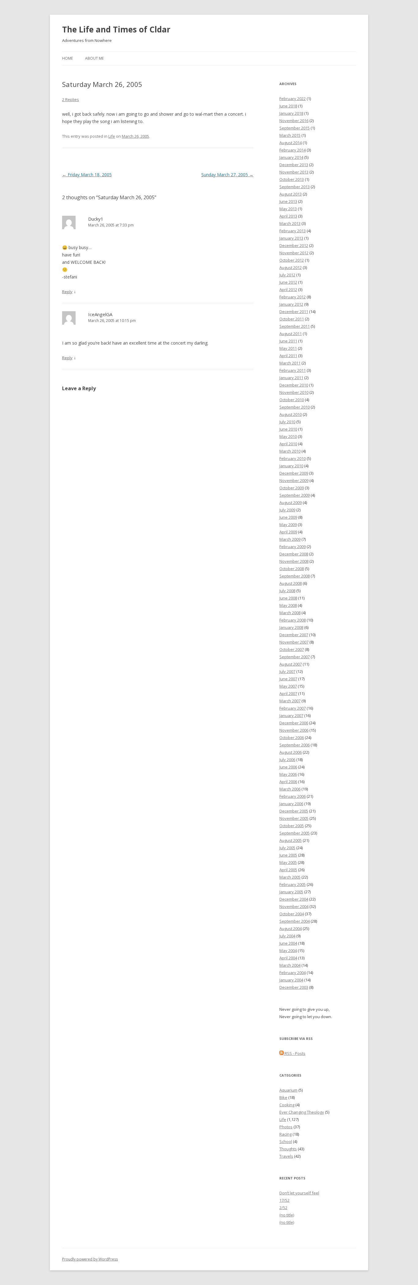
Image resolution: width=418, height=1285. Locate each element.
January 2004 (291, 980)
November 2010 (293, 392)
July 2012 (287, 275)
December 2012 (293, 245)
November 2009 (293, 480)
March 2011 (289, 363)
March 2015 (289, 135)
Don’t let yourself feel (299, 1193)
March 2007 (289, 701)
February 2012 (292, 297)
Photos (286, 1127)
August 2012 (290, 267)
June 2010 (288, 429)
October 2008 (291, 568)
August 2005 (290, 840)
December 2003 (293, 987)
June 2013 (288, 201)
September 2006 (294, 745)
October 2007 (291, 649)
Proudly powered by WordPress (90, 1259)
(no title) (286, 1215)
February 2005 (292, 884)
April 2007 (288, 693)
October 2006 (291, 737)
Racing (285, 1134)
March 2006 (289, 789)
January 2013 (291, 238)
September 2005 (294, 833)
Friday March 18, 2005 (87, 174)
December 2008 (293, 554)
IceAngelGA (100, 314)
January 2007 (291, 715)
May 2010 (288, 436)
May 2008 (288, 605)
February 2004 (292, 972)
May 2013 (288, 208)
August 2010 (290, 414)
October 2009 (291, 488)
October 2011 (291, 319)
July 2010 (287, 421)
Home (67, 58)
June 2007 (288, 679)
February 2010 (292, 458)
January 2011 (291, 377)
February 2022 (292, 98)
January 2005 (291, 892)
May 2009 (288, 524)
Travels (286, 1156)
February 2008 (292, 620)
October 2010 (291, 399)
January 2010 (291, 466)
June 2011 (288, 341)
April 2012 (288, 289)
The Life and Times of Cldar (116, 29)
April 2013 (288, 216)
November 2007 (293, 642)
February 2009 (292, 546)
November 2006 (293, 730)
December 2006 (293, 723)
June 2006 (288, 767)
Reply (67, 291)
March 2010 (289, 451)
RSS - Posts (294, 1053)
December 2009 (293, 473)
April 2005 (288, 869)
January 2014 (291, 157)
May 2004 (288, 950)
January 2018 (291, 113)
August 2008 (290, 583)
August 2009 (290, 502)
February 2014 (292, 150)
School (285, 1141)
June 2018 (288, 106)
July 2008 (287, 590)
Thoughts (288, 1149)
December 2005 (293, 811)
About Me (94, 58)
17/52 (284, 1200)
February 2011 (292, 370)
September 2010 (294, 407)
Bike (283, 1097)
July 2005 (287, 847)
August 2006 (290, 752)
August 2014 (290, 142)
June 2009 (288, 517)
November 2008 (293, 561)
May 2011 (288, 348)
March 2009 (289, 539)
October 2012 (291, 260)
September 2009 (294, 495)
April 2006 (288, 781)
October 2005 (291, 825)
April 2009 (288, 532)
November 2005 (293, 818)
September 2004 (294, 921)
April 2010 (288, 443)
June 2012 (288, 282)
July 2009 (287, 510)
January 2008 (291, 627)
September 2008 (294, 576)
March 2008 (289, 612)
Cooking (286, 1105)
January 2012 (291, 304)
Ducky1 (95, 219)
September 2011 (294, 326)
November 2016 (293, 120)
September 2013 (294, 186)
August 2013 (290, 194)
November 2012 (293, 253)
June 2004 (288, 943)
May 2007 (288, 686)
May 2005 (288, 862)
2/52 (283, 1207)
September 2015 (294, 128)
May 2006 (288, 774)
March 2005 (289, 877)
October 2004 (291, 914)
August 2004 (290, 928)
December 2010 (293, 385)
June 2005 (288, 855)
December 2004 (293, 899)
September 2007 (294, 656)
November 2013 (293, 172)
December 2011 (293, 311)
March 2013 (289, 223)
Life (111, 136)
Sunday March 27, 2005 (227, 174)
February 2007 (292, 708)
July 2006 (287, 759)
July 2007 (287, 671)
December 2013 (293, 164)
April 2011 (288, 355)
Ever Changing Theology (301, 1112)
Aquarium (288, 1090)
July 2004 (287, 936)
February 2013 (292, 230)
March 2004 (289, 965)
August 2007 (290, 664)
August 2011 (290, 333)
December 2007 (293, 634)
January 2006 (291, 803)
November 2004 (293, 906)
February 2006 (292, 796)
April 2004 (288, 958)
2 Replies (70, 99)
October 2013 (291, 179)
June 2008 (288, 598)
